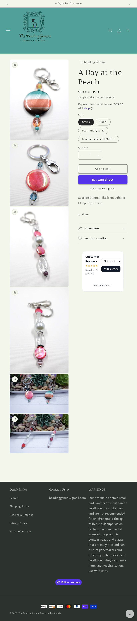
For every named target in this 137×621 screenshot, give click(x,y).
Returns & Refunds (21, 514)
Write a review (111, 269)
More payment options (102, 188)
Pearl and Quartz (93, 130)
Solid (103, 121)
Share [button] (85, 214)
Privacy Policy (18, 523)
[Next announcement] (130, 3)
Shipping (83, 97)
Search (14, 498)
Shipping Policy (19, 506)
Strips (86, 121)
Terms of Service (20, 531)
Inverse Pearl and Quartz (98, 139)
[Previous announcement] (7, 3)
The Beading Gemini (29, 613)
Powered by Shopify (50, 613)
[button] (8, 30)
